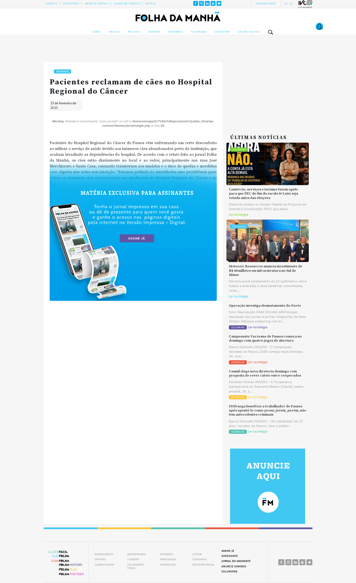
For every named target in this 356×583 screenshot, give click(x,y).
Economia (175, 32)
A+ (287, 3)
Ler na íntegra (238, 214)
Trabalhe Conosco (127, 3)
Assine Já (52, 3)
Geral (97, 32)
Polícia (114, 32)
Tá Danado (199, 32)
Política (134, 32)
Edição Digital (249, 32)
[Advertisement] (267, 92)
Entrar (150, 3)
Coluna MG (222, 32)
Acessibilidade (266, 3)
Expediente (71, 3)
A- (292, 3)
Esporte (154, 32)
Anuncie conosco (97, 3)
